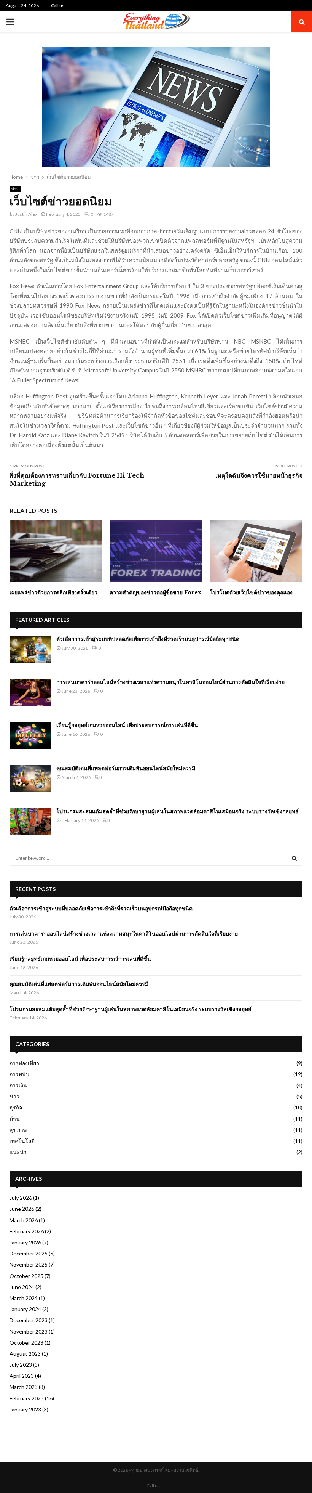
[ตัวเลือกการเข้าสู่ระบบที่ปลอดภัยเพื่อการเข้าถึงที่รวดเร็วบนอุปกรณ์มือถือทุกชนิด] (30, 649)
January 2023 (25, 1409)
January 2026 (25, 1242)
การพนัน (20, 1074)
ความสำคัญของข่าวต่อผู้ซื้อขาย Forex (155, 592)
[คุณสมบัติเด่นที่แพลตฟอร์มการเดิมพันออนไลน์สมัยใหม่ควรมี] (30, 778)
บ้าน (15, 1119)
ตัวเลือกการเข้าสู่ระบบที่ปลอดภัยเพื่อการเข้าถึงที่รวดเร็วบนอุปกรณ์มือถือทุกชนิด (147, 639)
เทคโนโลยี (22, 1141)
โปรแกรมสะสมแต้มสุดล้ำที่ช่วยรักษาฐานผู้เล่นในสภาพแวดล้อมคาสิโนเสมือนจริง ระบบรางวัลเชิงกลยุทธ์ (177, 811)
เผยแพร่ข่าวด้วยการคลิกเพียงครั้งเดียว (53, 592)
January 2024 (25, 1309)
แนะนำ (18, 1152)
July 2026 (21, 1197)
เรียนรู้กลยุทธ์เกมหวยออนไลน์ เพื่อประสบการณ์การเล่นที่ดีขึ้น (127, 725)
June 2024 (22, 1287)
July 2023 (21, 1364)
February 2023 (27, 1398)
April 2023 (22, 1376)
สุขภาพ (18, 1130)
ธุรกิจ (16, 1107)
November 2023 (29, 1331)
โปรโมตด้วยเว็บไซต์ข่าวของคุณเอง (251, 592)
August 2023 (25, 1353)
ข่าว (15, 188)
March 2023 (24, 1387)
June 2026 (22, 1209)
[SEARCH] (294, 858)
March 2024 (24, 1298)
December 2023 (29, 1320)
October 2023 (26, 1342)
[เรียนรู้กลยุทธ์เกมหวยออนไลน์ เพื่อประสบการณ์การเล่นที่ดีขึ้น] (30, 735)
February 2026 (27, 1231)
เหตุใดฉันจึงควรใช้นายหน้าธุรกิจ (258, 475)
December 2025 (29, 1253)
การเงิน (18, 1085)
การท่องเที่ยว (24, 1063)
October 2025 (26, 1276)
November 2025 (29, 1264)
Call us (57, 5)
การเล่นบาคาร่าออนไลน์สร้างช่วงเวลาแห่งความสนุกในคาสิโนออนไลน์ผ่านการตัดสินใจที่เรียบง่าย (170, 682)
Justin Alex (26, 214)
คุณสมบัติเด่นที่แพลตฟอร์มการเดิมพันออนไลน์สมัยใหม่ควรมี (125, 768)
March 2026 (24, 1220)
